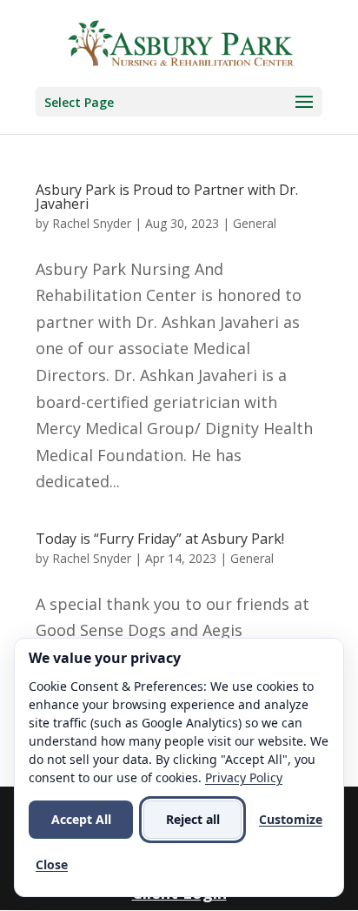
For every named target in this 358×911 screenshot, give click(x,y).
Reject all (193, 819)
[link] (181, 41)
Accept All (81, 819)
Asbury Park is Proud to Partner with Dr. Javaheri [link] (167, 196)
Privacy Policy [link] (243, 777)
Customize (290, 819)
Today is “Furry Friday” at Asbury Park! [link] (160, 538)
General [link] (254, 223)
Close (52, 864)
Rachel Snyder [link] (91, 223)
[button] (179, 102)
